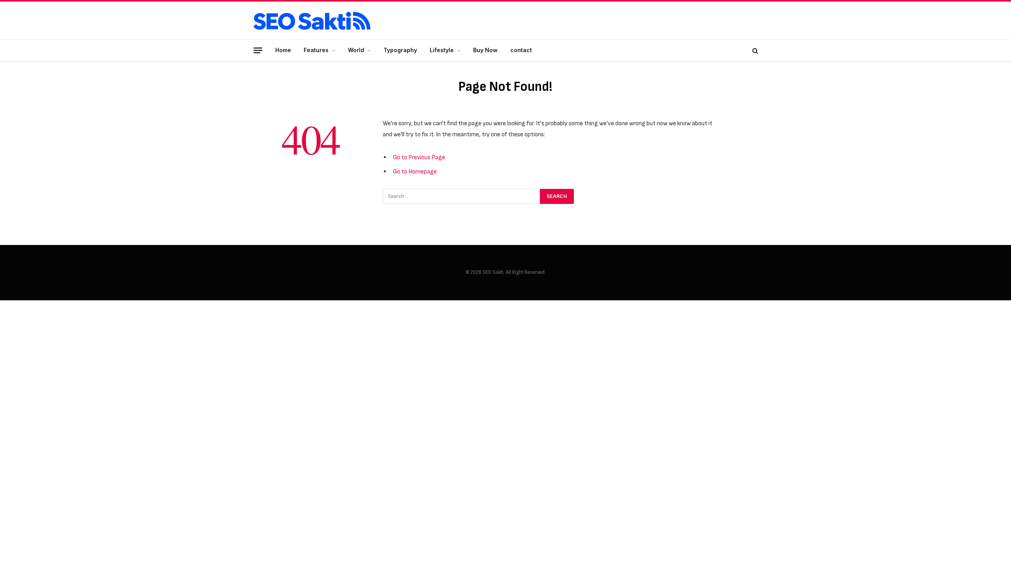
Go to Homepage (415, 171)
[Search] (754, 50)
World (356, 50)
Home (283, 50)
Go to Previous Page (419, 157)
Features (316, 50)
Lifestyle (442, 50)
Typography (400, 50)
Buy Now (485, 50)
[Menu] (258, 50)
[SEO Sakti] (312, 20)
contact (521, 50)
